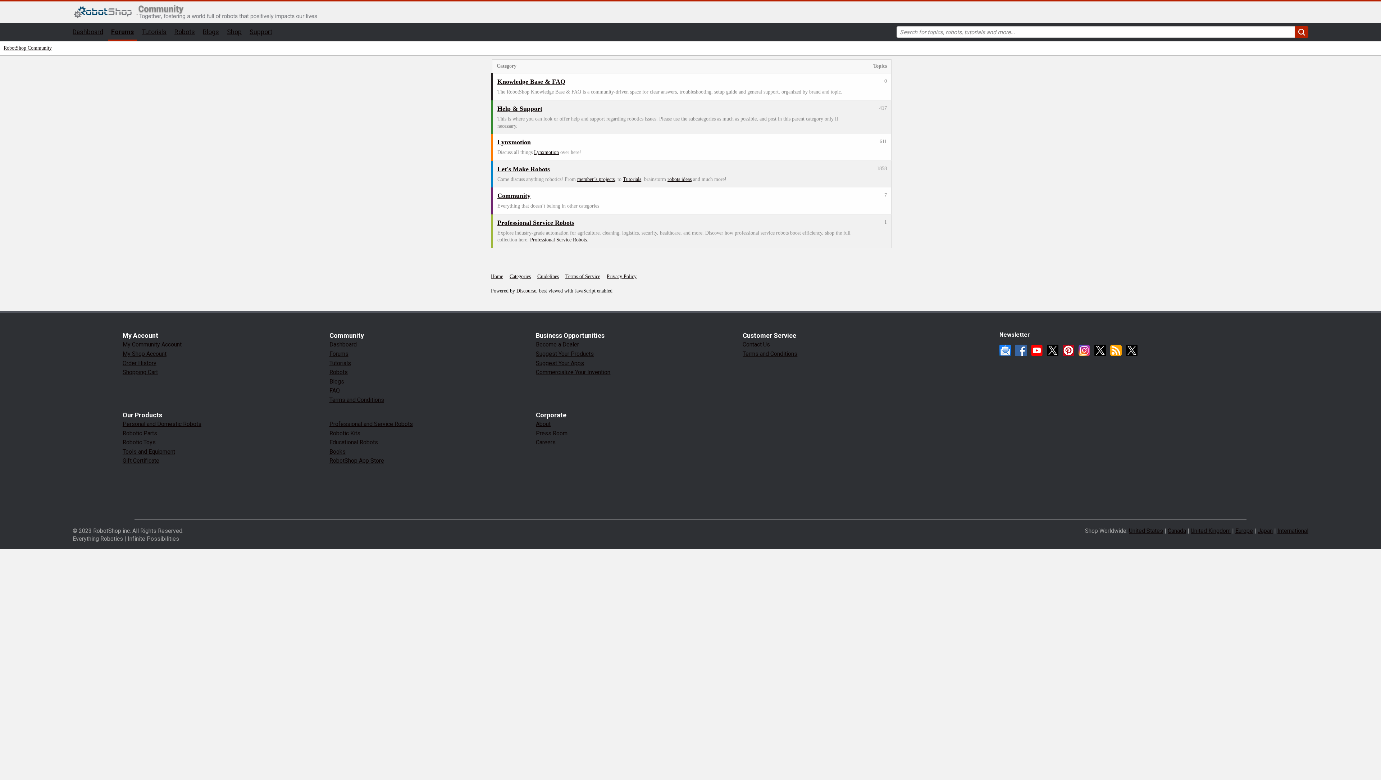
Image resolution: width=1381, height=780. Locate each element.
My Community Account (152, 344)
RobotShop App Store (356, 460)
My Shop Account (145, 353)
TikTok (1132, 350)
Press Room (552, 433)
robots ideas (679, 179)
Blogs (211, 32)
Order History (139, 363)
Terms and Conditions (356, 399)
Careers (546, 442)
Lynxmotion (546, 152)
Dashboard (88, 32)
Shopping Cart (140, 372)
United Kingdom (1211, 530)
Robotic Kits (344, 433)
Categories (520, 276)
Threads (1100, 350)
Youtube (1037, 350)
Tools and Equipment (149, 451)
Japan (1265, 530)
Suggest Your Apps (560, 363)
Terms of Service (582, 276)
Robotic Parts (140, 433)
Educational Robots (353, 442)
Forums (122, 32)
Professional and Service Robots (371, 424)
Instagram (1084, 350)
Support (261, 32)
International (1292, 530)
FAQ (334, 390)
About (543, 424)
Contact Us (756, 344)
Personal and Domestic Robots (162, 424)
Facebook (1021, 350)
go (1301, 32)
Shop (234, 32)
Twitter (1052, 350)
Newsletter (1005, 350)
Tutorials (154, 32)
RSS (1116, 350)
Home (497, 276)
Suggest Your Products (565, 353)
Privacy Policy (622, 276)
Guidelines (548, 276)
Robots (184, 32)
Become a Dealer (557, 344)
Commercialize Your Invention (573, 372)
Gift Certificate (141, 460)
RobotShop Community (28, 48)
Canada (1177, 530)
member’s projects (596, 179)
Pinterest (1068, 350)
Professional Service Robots (558, 239)
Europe (1244, 530)
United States (1146, 530)
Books (337, 451)
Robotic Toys (139, 442)
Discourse (526, 291)
